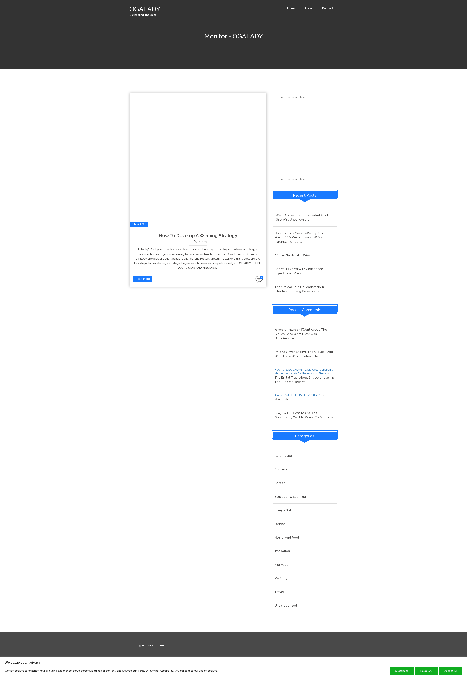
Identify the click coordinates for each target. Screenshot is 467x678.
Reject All (426, 670)
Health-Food (284, 399)
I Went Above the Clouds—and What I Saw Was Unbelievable (301, 217)
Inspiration (282, 551)
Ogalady (202, 241)
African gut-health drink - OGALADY (298, 395)
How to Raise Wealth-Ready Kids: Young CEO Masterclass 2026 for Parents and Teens (299, 237)
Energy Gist (283, 510)
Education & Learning (290, 496)
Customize (401, 670)
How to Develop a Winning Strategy (198, 235)
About (309, 8)
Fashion (280, 524)
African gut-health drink (292, 255)
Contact (327, 8)
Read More (143, 278)
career (280, 483)
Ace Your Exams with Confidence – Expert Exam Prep (300, 271)
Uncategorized (286, 605)
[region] (233, 667)
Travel (279, 592)
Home (291, 8)
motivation (282, 564)
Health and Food (287, 537)
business (281, 469)
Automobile (283, 455)
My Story (281, 578)
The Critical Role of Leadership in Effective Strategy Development (299, 289)
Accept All (450, 670)
